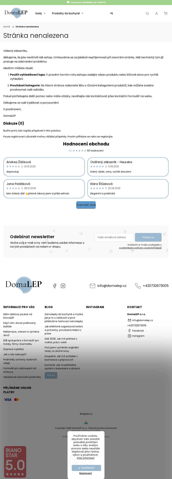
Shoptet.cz (86, 414)
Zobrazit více (86, 205)
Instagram (63, 285)
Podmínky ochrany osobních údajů (20, 361)
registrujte (107, 136)
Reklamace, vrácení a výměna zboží (21, 333)
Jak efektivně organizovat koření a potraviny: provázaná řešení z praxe (64, 330)
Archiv (51, 375)
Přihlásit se (148, 237)
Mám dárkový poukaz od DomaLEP (17, 316)
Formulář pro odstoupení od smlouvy (19, 370)
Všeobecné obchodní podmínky (22, 377)
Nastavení (85, 473)
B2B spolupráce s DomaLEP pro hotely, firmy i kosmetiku (21, 342)
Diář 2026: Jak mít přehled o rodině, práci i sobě (61, 340)
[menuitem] (40, 13)
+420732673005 (156, 285)
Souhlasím (88, 467)
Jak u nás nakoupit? (15, 354)
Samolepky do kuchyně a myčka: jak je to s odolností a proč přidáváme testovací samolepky (64, 318)
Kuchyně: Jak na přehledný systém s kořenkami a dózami (62, 366)
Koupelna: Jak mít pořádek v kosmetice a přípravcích (61, 358)
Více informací (86, 458)
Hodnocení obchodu (86, 144)
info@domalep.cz (111, 285)
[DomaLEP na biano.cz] (15, 477)
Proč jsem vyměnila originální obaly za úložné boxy (62, 349)
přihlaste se (83, 136)
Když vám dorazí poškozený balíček (19, 324)
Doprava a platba (13, 349)
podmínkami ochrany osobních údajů (140, 247)
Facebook (54, 285)
